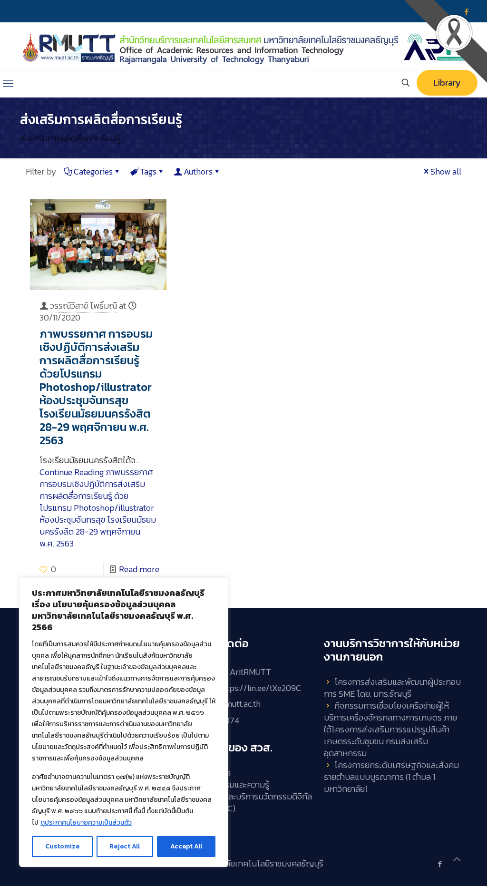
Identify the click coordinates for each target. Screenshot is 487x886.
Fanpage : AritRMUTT (232, 671)
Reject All (124, 846)
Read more (139, 569)
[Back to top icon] (457, 859)
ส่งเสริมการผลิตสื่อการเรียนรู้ (70, 138)
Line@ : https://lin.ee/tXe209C (246, 688)
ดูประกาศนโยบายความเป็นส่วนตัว (86, 823)
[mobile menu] (8, 84)
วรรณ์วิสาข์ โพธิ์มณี (83, 305)
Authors (198, 171)
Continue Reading (97, 508)
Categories (93, 171)
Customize (62, 846)
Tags (148, 171)
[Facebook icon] (439, 863)
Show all (445, 171)
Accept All (186, 846)
